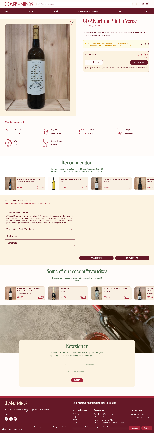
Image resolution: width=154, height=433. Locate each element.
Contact (75, 422)
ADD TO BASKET (139, 62)
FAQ (74, 417)
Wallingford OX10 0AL (139, 417)
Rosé (56, 11)
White (30, 11)
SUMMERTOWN (132, 258)
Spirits (120, 11)
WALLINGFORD (96, 258)
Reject (146, 428)
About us (76, 419)
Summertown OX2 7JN (139, 414)
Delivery (76, 414)
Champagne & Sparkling (88, 11)
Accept (135, 428)
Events (146, 11)
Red (6, 11)
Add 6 (143, 44)
